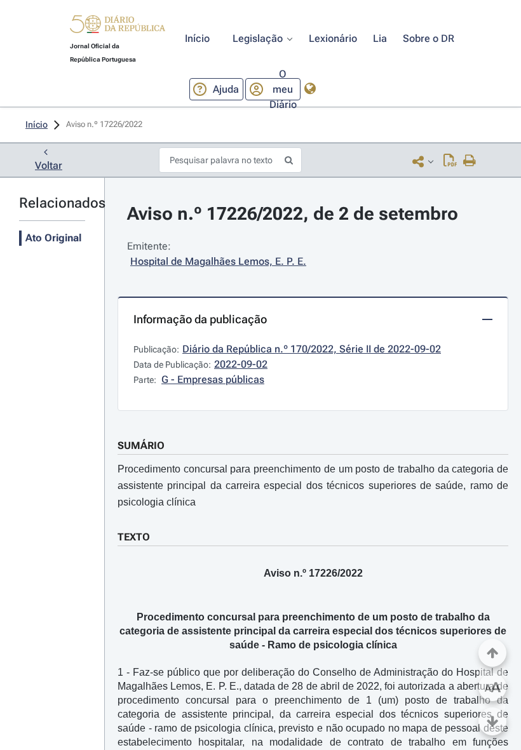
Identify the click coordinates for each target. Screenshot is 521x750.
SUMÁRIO (141, 445)
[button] (117, 26)
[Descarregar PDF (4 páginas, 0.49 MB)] (450, 161)
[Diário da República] (117, 27)
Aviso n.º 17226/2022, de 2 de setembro (292, 213)
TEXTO (134, 537)
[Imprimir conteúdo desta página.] (470, 161)
